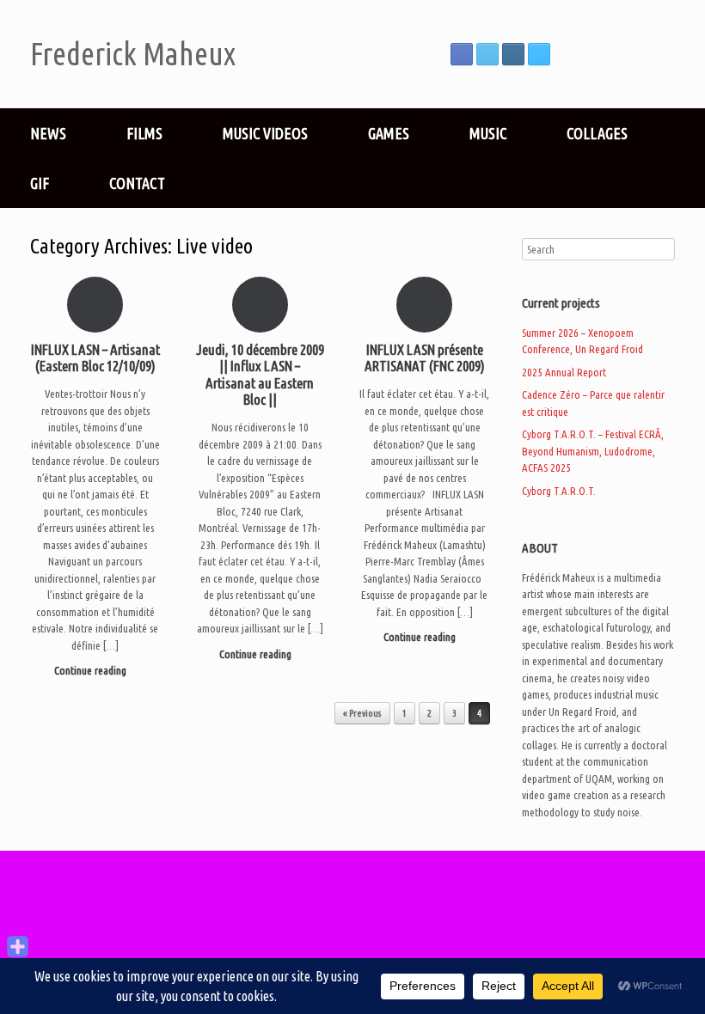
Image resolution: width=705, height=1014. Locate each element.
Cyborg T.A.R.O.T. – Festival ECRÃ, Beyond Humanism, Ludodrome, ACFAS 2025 (593, 450)
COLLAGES (597, 133)
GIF (39, 183)
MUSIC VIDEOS (265, 133)
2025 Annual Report (564, 372)
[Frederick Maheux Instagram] (513, 54)
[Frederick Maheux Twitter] (487, 54)
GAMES (388, 133)
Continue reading (91, 670)
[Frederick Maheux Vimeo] (539, 54)
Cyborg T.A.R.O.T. (559, 491)
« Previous (362, 713)
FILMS (144, 133)
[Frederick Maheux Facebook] (462, 54)
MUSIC (487, 133)
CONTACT (137, 183)
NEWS (48, 133)
